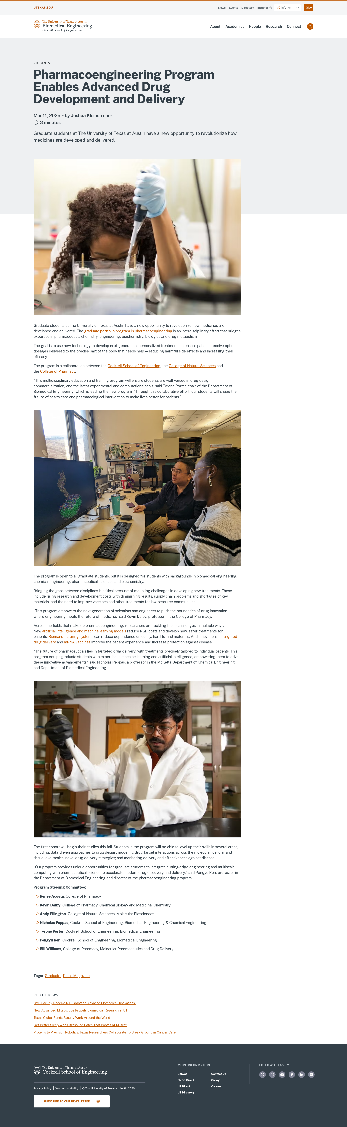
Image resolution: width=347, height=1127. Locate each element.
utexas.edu (43, 7)
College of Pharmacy (57, 371)
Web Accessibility (66, 1088)
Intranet (262, 7)
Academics (234, 26)
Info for (286, 7)
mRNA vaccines (77, 642)
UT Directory (186, 1092)
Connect (294, 26)
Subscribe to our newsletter (67, 1101)
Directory (247, 7)
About (215, 26)
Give (309, 7)
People (255, 26)
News (222, 7)
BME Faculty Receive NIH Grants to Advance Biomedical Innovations (85, 1003)
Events (233, 7)
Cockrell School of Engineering (134, 366)
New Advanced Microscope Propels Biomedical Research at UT (80, 1010)
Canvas (182, 1074)
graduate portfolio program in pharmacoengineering (128, 331)
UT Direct (184, 1086)
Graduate (53, 976)
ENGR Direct (186, 1080)
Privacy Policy (42, 1088)
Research (274, 26)
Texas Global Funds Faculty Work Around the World (72, 1018)
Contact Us (218, 1074)
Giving (215, 1080)
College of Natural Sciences (192, 366)
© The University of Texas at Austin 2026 (108, 1088)
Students (42, 63)
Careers (216, 1086)
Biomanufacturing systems (71, 636)
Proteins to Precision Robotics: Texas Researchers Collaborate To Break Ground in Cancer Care (105, 1032)
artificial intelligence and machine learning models (84, 631)
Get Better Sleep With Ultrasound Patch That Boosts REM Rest (80, 1025)
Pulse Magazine (76, 976)
